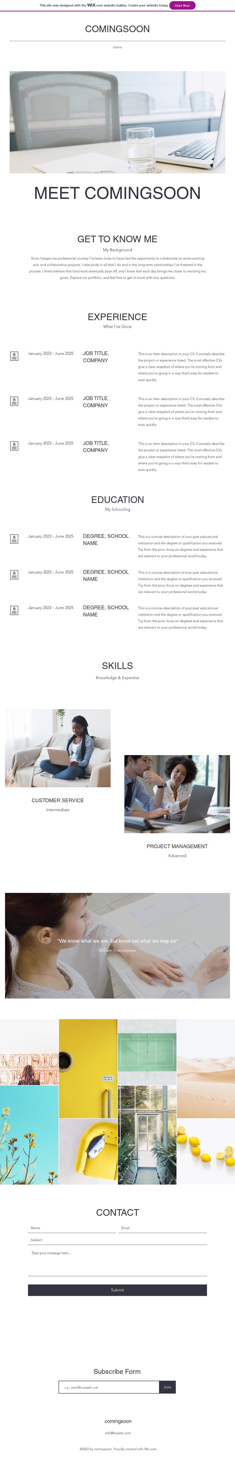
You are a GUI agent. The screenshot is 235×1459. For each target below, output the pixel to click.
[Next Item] (227, 1101)
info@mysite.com (118, 1433)
